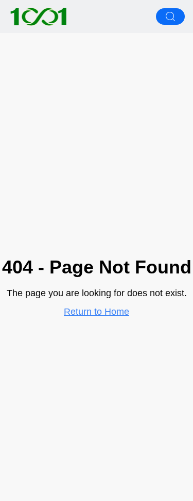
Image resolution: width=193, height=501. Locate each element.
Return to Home (96, 311)
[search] (170, 16)
